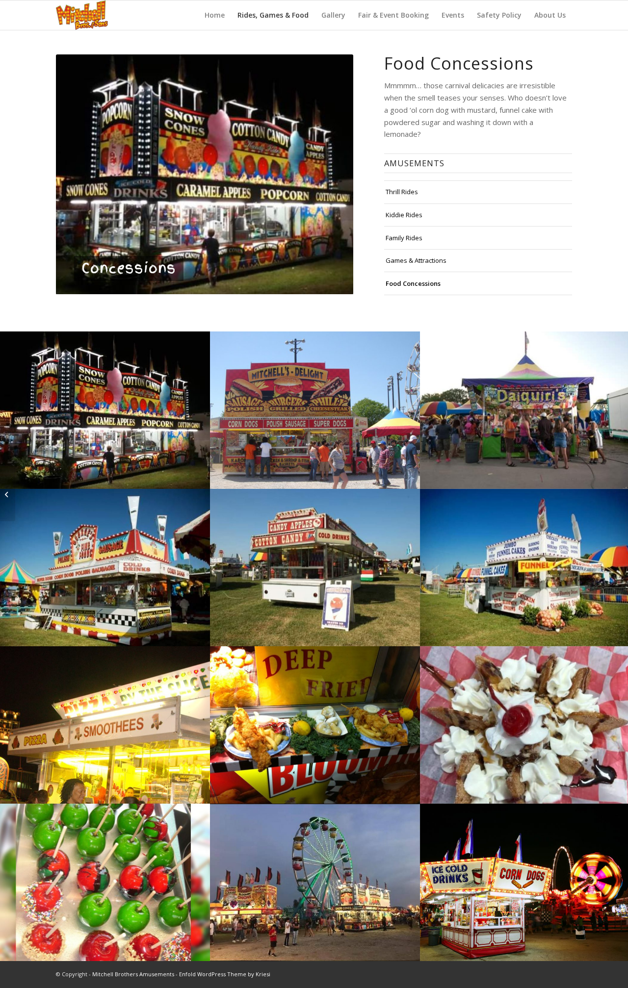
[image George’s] (105, 567)
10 (239, 283)
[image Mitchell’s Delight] (315, 410)
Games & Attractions (416, 260)
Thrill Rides (402, 191)
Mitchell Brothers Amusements (133, 974)
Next (343, 174)
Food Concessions (413, 283)
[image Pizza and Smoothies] (105, 725)
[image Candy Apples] (105, 882)
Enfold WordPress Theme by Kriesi (224, 974)
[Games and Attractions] (7, 494)
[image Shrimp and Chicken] (315, 725)
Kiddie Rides (404, 214)
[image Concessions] (105, 410)
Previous (65, 174)
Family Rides (404, 237)
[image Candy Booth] (315, 567)
